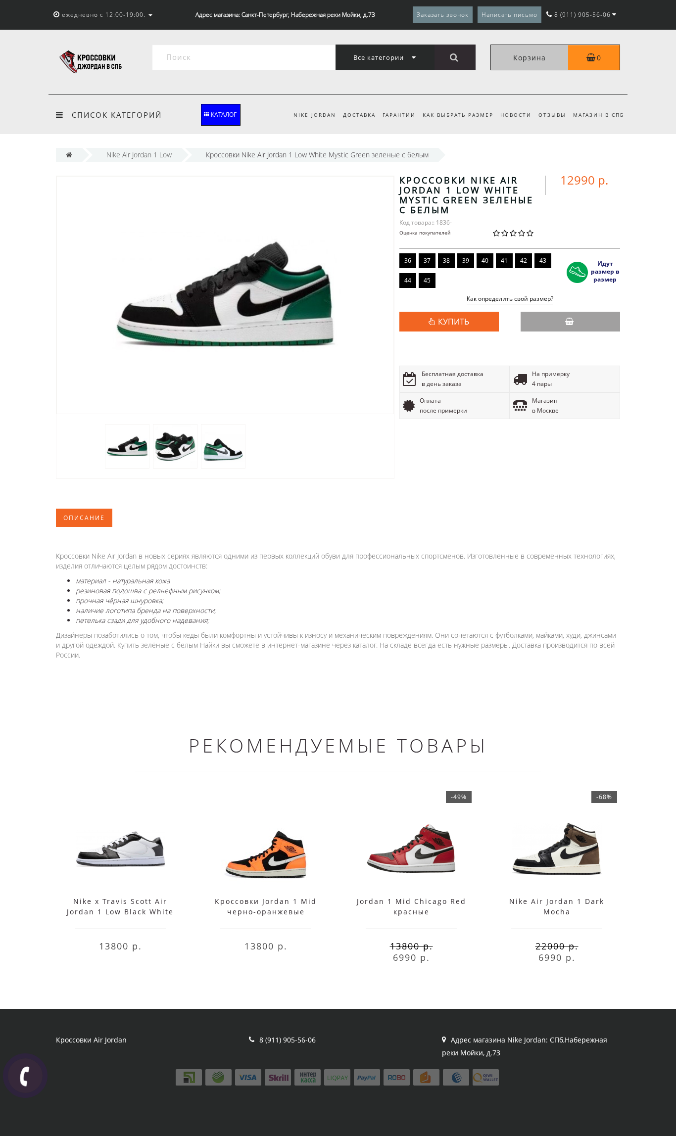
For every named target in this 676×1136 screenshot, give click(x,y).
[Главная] (69, 154)
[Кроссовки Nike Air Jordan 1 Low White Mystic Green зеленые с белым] (127, 445)
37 (427, 260)
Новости (515, 114)
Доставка (359, 114)
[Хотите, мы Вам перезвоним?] (25, 1075)
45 (427, 280)
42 (523, 260)
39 (465, 260)
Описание (84, 518)
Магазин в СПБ (598, 114)
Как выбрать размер (458, 114)
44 (407, 280)
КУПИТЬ (453, 322)
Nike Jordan (314, 114)
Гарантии (399, 114)
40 (485, 260)
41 (504, 260)
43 (542, 260)
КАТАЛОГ (224, 114)
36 (407, 260)
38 (446, 260)
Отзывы (552, 114)
